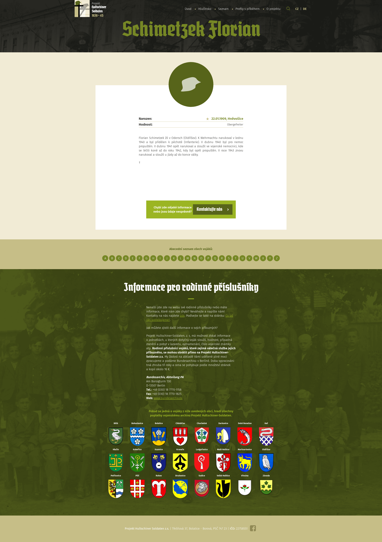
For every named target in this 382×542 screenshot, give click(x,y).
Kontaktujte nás (209, 209)
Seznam (223, 9)
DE (305, 8)
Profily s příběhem (247, 9)
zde (182, 315)
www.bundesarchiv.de (168, 398)
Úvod (188, 9)
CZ (297, 8)
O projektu (274, 9)
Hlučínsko (204, 9)
